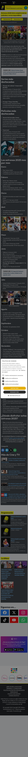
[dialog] (14, 378)
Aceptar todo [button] (14, 388)
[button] (14, 395)
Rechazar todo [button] (14, 392)
